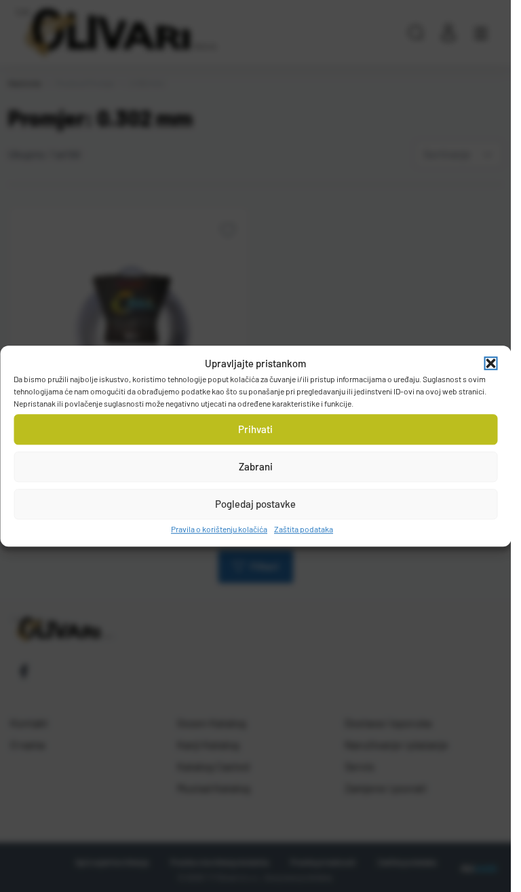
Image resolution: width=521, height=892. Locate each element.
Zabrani (256, 466)
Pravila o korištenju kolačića (219, 529)
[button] (490, 364)
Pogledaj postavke (255, 504)
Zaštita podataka (303, 529)
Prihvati (255, 429)
